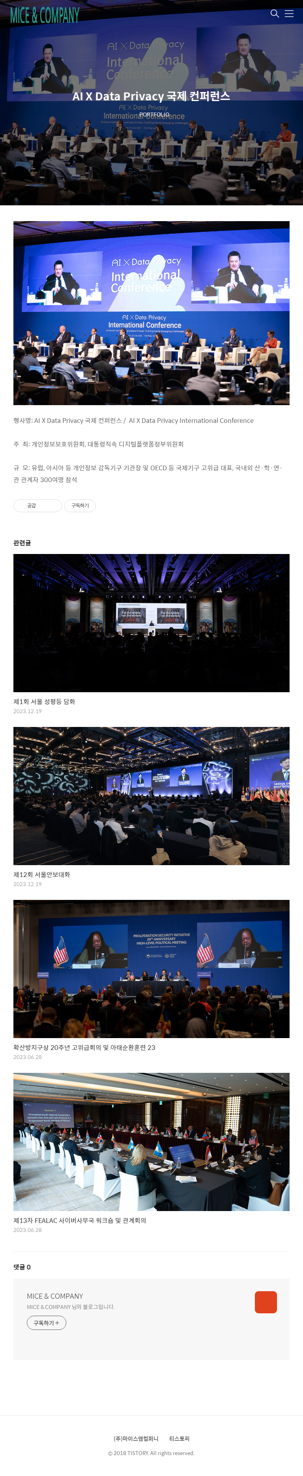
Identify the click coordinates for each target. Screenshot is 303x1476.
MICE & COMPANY (55, 1296)
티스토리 (179, 1438)
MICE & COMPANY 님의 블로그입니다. (71, 1306)
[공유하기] (43, 506)
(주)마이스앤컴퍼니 (136, 1438)
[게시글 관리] (53, 506)
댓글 (22, 1267)
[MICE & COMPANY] (48, 14)
